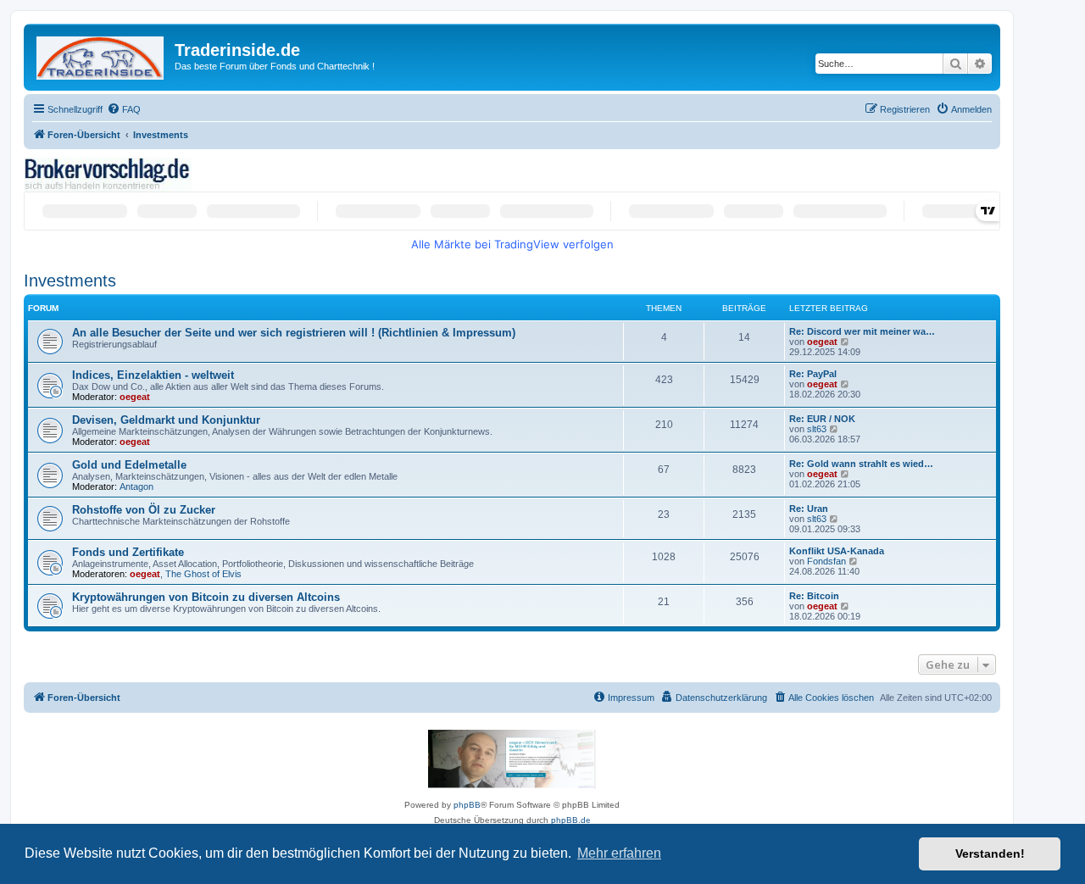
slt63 (816, 429)
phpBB (467, 804)
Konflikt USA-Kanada (836, 551)
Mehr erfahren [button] (619, 853)
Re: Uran (808, 508)
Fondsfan (826, 561)
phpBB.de (571, 820)
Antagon (136, 486)
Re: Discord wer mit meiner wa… (862, 331)
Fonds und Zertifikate (128, 552)
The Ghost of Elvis (203, 574)
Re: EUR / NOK (822, 419)
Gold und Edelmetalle (129, 465)
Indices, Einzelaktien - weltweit (153, 375)
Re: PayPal (813, 374)
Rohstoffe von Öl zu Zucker (143, 509)
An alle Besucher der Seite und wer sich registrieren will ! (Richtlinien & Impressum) (293, 332)
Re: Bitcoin (814, 596)
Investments (70, 280)
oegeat (822, 341)
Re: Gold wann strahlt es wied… (861, 464)
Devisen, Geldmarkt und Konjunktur (166, 420)
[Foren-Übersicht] (101, 54)
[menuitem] (124, 109)
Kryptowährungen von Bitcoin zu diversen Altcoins (206, 597)
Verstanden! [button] (990, 853)
